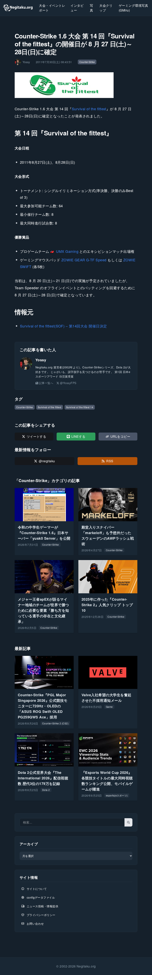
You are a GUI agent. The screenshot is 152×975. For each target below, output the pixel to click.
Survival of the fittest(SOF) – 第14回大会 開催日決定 (63, 325)
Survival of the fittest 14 (79, 407)
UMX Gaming (67, 251)
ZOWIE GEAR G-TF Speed (83, 259)
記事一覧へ (46, 383)
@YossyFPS (68, 383)
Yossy (40, 359)
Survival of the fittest (89, 108)
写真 (91, 7)
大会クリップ (105, 7)
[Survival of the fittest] (65, 85)
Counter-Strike (87, 62)
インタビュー (77, 7)
